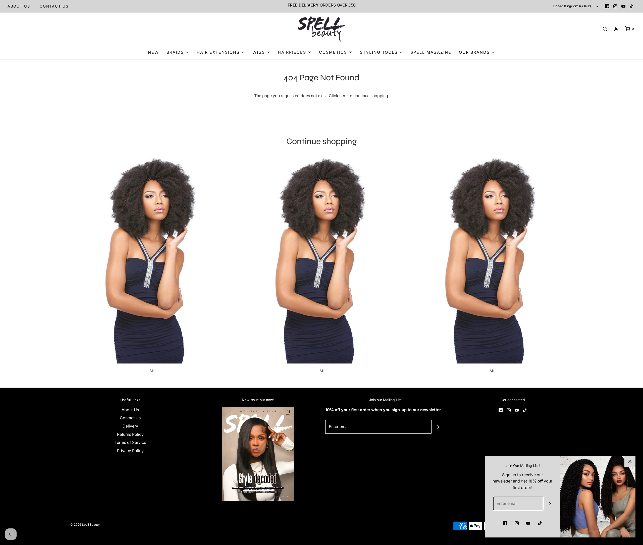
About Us (19, 6)
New (153, 52)
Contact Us (130, 417)
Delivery (130, 426)
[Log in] (616, 28)
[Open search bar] (604, 29)
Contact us (54, 6)
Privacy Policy (130, 450)
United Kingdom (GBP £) (572, 6)
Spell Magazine (430, 52)
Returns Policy (130, 434)
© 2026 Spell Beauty (85, 524)
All (151, 371)
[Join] (438, 427)
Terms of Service (130, 442)
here (343, 95)
